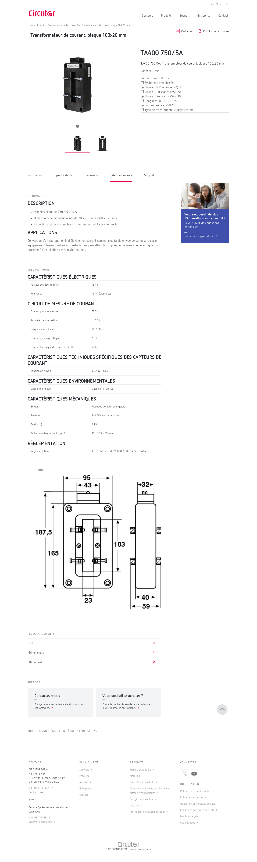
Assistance (85, 782)
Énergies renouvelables (143, 799)
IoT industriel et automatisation (148, 812)
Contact (223, 15)
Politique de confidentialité (196, 791)
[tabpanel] (77, 143)
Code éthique (188, 822)
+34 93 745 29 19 (40, 817)
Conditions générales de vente (197, 810)
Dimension (91, 175)
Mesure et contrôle (141, 769)
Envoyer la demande (40, 822)
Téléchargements (121, 175)
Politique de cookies (192, 797)
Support (185, 15)
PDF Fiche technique (215, 31)
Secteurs (147, 15)
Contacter (34, 792)
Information (35, 175)
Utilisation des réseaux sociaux (198, 804)
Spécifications (63, 175)
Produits (166, 15)
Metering (135, 776)
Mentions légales (190, 816)
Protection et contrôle (142, 782)
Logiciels (135, 805)
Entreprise (203, 15)
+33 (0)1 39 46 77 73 (42, 788)
